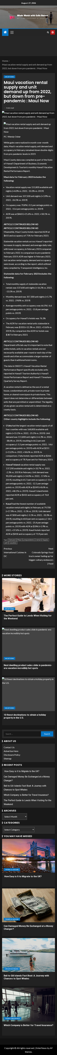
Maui (19, 540)
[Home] (5, 32)
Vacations (9, 77)
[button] (12, 32)
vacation (13, 543)
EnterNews (41, 1048)
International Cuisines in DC (15, 552)
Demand (12, 540)
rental (38, 540)
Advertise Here (11, 751)
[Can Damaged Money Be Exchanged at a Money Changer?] (28, 905)
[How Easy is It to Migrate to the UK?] (28, 856)
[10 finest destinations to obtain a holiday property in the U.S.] (28, 694)
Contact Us (9, 747)
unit (6, 543)
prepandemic (28, 540)
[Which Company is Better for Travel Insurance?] (28, 1004)
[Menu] (12, 32)
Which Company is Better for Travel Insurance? (26, 795)
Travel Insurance (12, 1018)
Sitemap (7, 758)
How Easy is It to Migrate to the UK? (21, 771)
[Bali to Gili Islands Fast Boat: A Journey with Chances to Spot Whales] (28, 955)
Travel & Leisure (12, 869)
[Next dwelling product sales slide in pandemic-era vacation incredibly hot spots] (28, 644)
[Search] (48, 32)
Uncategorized (11, 969)
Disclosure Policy (12, 754)
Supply (45, 540)
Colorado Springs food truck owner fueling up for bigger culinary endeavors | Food (41, 556)
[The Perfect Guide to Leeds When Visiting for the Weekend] (28, 595)
